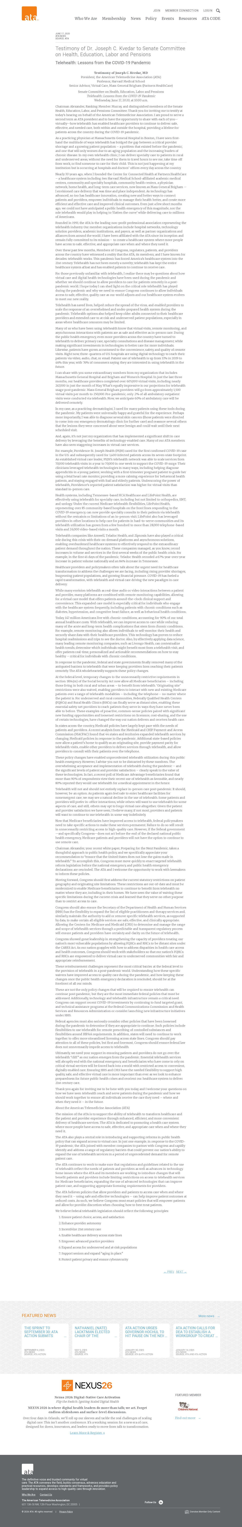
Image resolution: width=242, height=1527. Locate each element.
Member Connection (182, 10)
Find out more (185, 1418)
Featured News (39, 1315)
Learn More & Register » (87, 1433)
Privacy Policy (66, 1511)
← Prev (169, 1271)
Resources (188, 18)
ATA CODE (211, 18)
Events (168, 18)
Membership (114, 18)
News (136, 18)
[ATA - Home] (30, 13)
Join (157, 10)
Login (207, 10)
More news (206, 1316)
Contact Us (46, 1494)
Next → (181, 1271)
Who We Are (86, 18)
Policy (151, 18)
